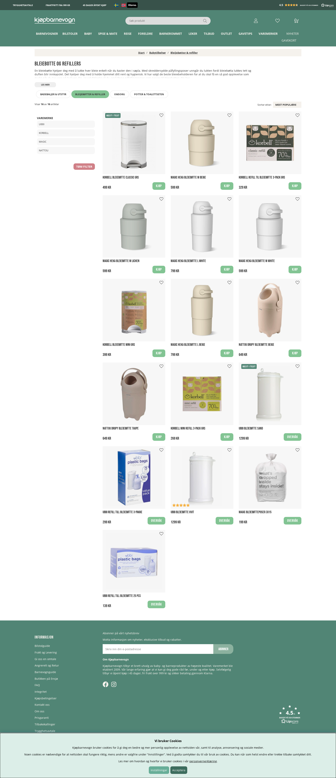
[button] (307, 5)
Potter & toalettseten (149, 94)
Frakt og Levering (46, 652)
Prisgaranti (42, 718)
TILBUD (209, 34)
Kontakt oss (42, 705)
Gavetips (245, 34)
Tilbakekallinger (45, 724)
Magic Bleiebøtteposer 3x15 (255, 512)
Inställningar (159, 770)
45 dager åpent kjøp (94, 5)
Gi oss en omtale (45, 659)
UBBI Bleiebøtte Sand (251, 428)
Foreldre (145, 34)
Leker (193, 34)
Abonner (223, 649)
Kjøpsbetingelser (46, 698)
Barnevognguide (45, 672)
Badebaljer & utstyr (53, 94)
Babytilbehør (157, 52)
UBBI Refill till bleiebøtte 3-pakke (122, 512)
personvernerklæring (203, 761)
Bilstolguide (42, 646)
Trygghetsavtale (23, 5)
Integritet (41, 691)
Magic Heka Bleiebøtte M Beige (188, 177)
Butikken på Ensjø (46, 678)
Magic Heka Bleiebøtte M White (257, 261)
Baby (88, 34)
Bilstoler (70, 34)
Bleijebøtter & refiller (184, 52)
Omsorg (119, 94)
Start (141, 52)
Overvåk (292, 437)
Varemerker (268, 34)
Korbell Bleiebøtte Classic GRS (121, 177)
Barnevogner (47, 34)
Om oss (39, 711)
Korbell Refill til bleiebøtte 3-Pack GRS (262, 177)
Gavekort (289, 40)
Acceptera (178, 770)
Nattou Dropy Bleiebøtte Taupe (121, 428)
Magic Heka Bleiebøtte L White (188, 261)
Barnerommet (170, 34)
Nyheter (292, 34)
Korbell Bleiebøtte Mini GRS (119, 345)
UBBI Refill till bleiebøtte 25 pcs (122, 596)
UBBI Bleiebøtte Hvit (182, 512)
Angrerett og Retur (47, 665)
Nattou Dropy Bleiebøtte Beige (256, 345)
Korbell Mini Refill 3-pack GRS (188, 428)
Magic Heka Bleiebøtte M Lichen (121, 261)
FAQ (37, 685)
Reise (127, 34)
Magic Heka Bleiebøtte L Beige (188, 345)
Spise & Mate (107, 34)
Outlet (226, 34)
